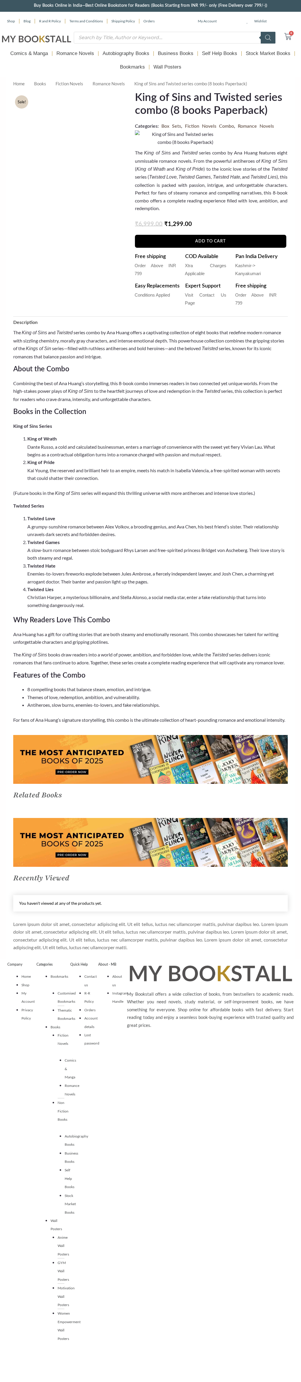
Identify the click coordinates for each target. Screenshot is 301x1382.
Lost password (91, 1039)
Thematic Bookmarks (66, 1014)
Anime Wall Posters (63, 1245)
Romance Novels (75, 53)
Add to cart (210, 241)
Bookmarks (132, 67)
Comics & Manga (29, 53)
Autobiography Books (126, 53)
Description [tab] (25, 322)
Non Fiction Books (63, 1111)
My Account (207, 21)
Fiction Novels (69, 83)
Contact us (90, 980)
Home (19, 83)
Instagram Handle (120, 997)
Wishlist (260, 21)
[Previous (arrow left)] (10, 691)
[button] (57, 980)
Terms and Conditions (86, 21)
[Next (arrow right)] (290, 691)
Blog (27, 21)
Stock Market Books (268, 53)
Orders (149, 21)
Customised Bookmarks (67, 997)
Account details (91, 1022)
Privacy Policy (27, 1014)
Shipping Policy (123, 21)
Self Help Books (219, 53)
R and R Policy (50, 21)
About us (117, 980)
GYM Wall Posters (63, 1271)
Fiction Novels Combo (209, 126)
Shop (11, 21)
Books (40, 83)
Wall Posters (167, 67)
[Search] (268, 38)
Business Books (175, 53)
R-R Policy (89, 997)
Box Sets (171, 126)
